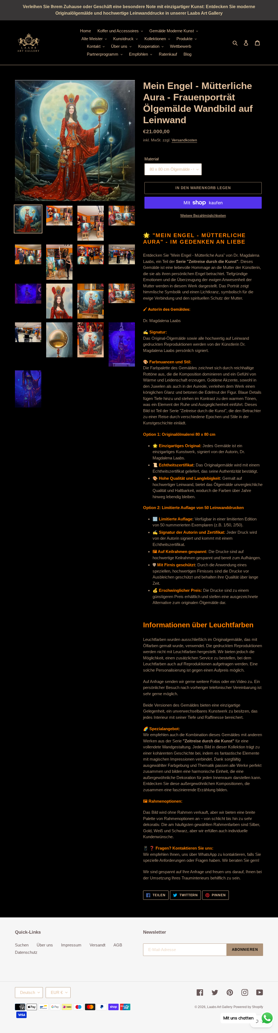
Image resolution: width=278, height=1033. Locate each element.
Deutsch (27, 992)
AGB (117, 945)
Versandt (97, 945)
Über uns (45, 945)
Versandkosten (184, 140)
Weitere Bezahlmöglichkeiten (203, 216)
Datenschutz (26, 952)
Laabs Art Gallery (219, 1007)
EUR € (57, 992)
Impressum (71, 945)
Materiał (151, 159)
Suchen (22, 945)
